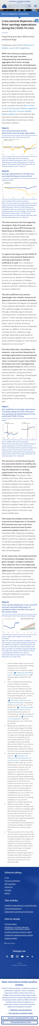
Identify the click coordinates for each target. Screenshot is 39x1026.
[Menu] (35, 6)
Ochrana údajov (11, 924)
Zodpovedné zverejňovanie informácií (19, 912)
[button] (35, 2)
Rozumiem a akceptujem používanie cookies (21, 1018)
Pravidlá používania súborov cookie (18, 932)
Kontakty (8, 890)
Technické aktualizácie (13, 909)
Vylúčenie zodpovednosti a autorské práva (21, 905)
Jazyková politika (11, 938)
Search (29, 5)
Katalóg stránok (10, 943)
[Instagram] (17, 956)
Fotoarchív (9, 887)
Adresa (7, 893)
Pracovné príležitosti (12, 881)
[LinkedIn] (12, 956)
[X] (7, 956)
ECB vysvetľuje (10, 884)
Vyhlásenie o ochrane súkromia (21, 1010)
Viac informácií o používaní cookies (21, 1013)
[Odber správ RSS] (32, 956)
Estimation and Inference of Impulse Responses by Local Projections (19, 758)
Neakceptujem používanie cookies (21, 1022)
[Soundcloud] (27, 956)
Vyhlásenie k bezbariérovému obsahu (19, 935)
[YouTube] (22, 956)
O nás (7, 878)
